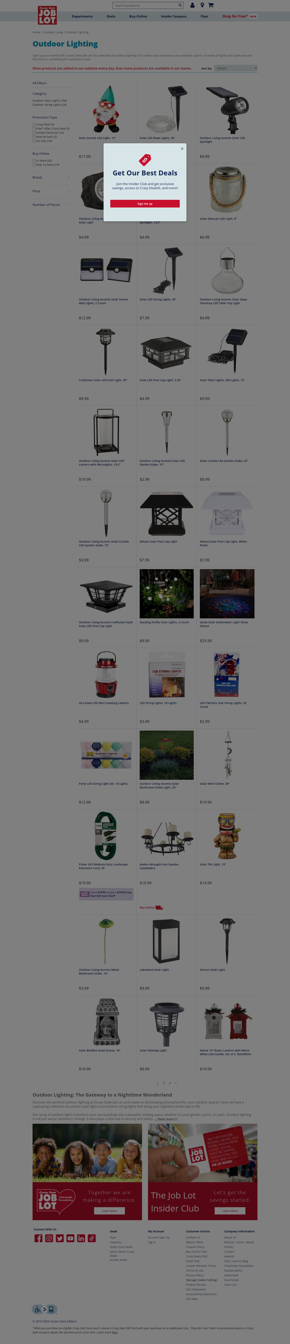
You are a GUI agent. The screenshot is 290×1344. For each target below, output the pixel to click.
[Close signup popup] (182, 148)
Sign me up (145, 204)
